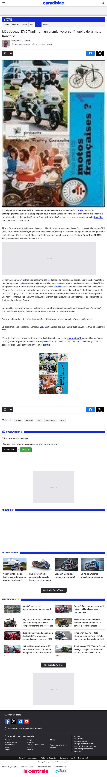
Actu (38, 24)
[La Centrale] (36, 774)
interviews (59, 286)
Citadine (8, 740)
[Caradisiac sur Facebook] (7, 722)
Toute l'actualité (10, 599)
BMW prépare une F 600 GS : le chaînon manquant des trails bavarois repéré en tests (88, 622)
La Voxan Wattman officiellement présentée (92, 575)
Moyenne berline (11, 742)
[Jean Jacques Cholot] (6, 47)
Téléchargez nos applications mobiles (24, 728)
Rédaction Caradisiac (49, 758)
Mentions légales (80, 741)
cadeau (80, 210)
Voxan (8, 19)
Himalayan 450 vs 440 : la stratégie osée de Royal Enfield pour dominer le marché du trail (89, 636)
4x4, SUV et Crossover (35, 745)
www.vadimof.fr (74, 338)
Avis (31, 24)
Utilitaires (30, 750)
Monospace (9, 750)
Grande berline (10, 745)
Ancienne (29, 420)
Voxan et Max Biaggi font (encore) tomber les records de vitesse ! (14, 577)
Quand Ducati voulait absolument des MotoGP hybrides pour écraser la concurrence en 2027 (37, 636)
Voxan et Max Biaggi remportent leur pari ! (65, 575)
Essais (24, 24)
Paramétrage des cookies (83, 749)
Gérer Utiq (77, 751)
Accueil (6, 24)
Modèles (15, 24)
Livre (62, 420)
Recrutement (83, 758)
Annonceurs (32, 758)
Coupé (29, 740)
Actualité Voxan (10, 552)
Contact (22, 758)
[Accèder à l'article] (14, 564)
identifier (39, 444)
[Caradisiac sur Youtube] (26, 722)
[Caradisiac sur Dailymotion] (20, 722)
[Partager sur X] (100, 52)
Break (7, 747)
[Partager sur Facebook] (91, 52)
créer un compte (51, 444)
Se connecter (10, 449)
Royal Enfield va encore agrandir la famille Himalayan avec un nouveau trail (89, 609)
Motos (52, 740)
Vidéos (45, 24)
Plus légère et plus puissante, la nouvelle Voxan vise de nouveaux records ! (40, 577)
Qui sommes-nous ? (67, 758)
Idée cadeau (50, 420)
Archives (77, 736)
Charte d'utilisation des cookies (85, 746)
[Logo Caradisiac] (53, 5)
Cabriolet (30, 742)
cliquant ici (45, 345)
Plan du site (78, 739)
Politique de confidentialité (84, 744)
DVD (24, 280)
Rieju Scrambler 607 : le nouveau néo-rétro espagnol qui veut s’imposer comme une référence (37, 622)
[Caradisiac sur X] (14, 722)
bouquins (98, 217)
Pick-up (30, 747)
